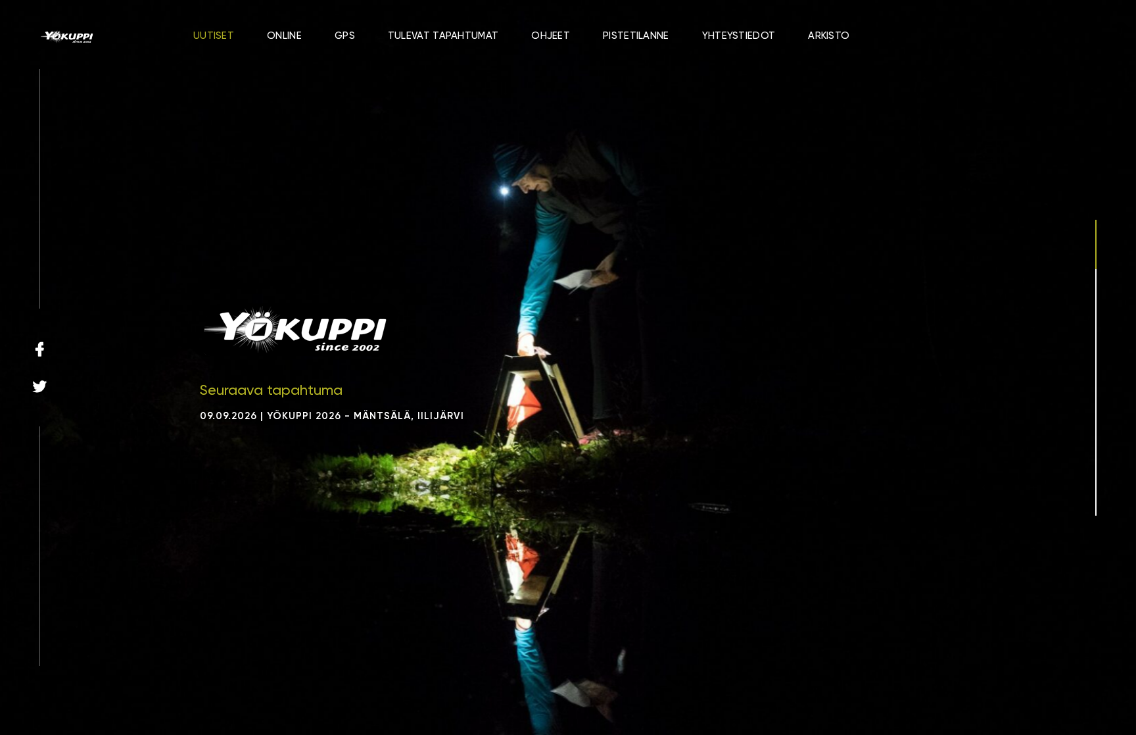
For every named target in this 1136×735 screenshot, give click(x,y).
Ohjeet (550, 35)
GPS (345, 35)
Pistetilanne (636, 35)
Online (284, 35)
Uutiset (213, 35)
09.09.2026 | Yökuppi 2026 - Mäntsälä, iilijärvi (332, 416)
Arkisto (828, 35)
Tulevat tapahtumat (443, 35)
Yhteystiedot (739, 35)
